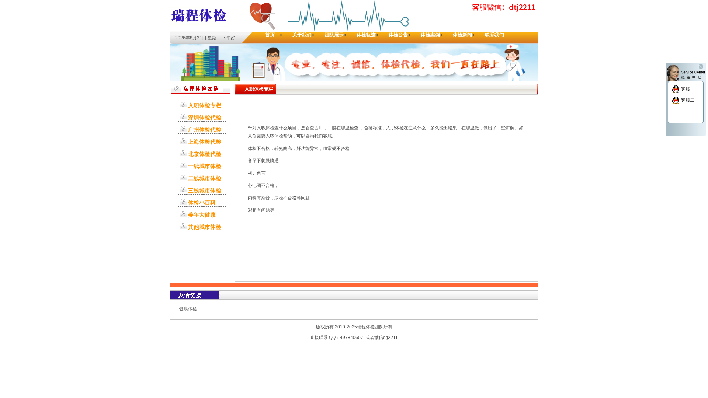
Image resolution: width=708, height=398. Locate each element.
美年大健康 (202, 215)
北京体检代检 (204, 154)
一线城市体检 (204, 166)
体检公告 (398, 35)
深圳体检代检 (204, 117)
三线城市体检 (204, 190)
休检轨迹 (366, 35)
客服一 (687, 89)
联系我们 (494, 35)
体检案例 (430, 35)
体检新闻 (462, 35)
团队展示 (334, 35)
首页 (270, 35)
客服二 (687, 100)
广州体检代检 (204, 129)
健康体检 (188, 308)
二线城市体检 (204, 178)
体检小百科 (202, 202)
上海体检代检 (204, 142)
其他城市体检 (204, 227)
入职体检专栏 (204, 105)
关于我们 (302, 35)
